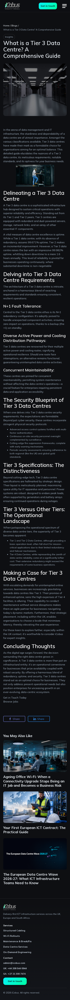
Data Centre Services (15, 946)
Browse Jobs (10, 701)
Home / (7, 25)
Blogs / (15, 25)
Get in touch (48, 5)
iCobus (58, 634)
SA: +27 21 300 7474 (14, 973)
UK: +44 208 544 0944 (15, 968)
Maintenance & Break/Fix (17, 941)
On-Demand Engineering (17, 952)
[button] (64, 6)
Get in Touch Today (15, 697)
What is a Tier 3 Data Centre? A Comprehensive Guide (32, 29)
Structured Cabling (14, 930)
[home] (11, 6)
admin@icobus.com (14, 963)
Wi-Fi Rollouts (11, 935)
